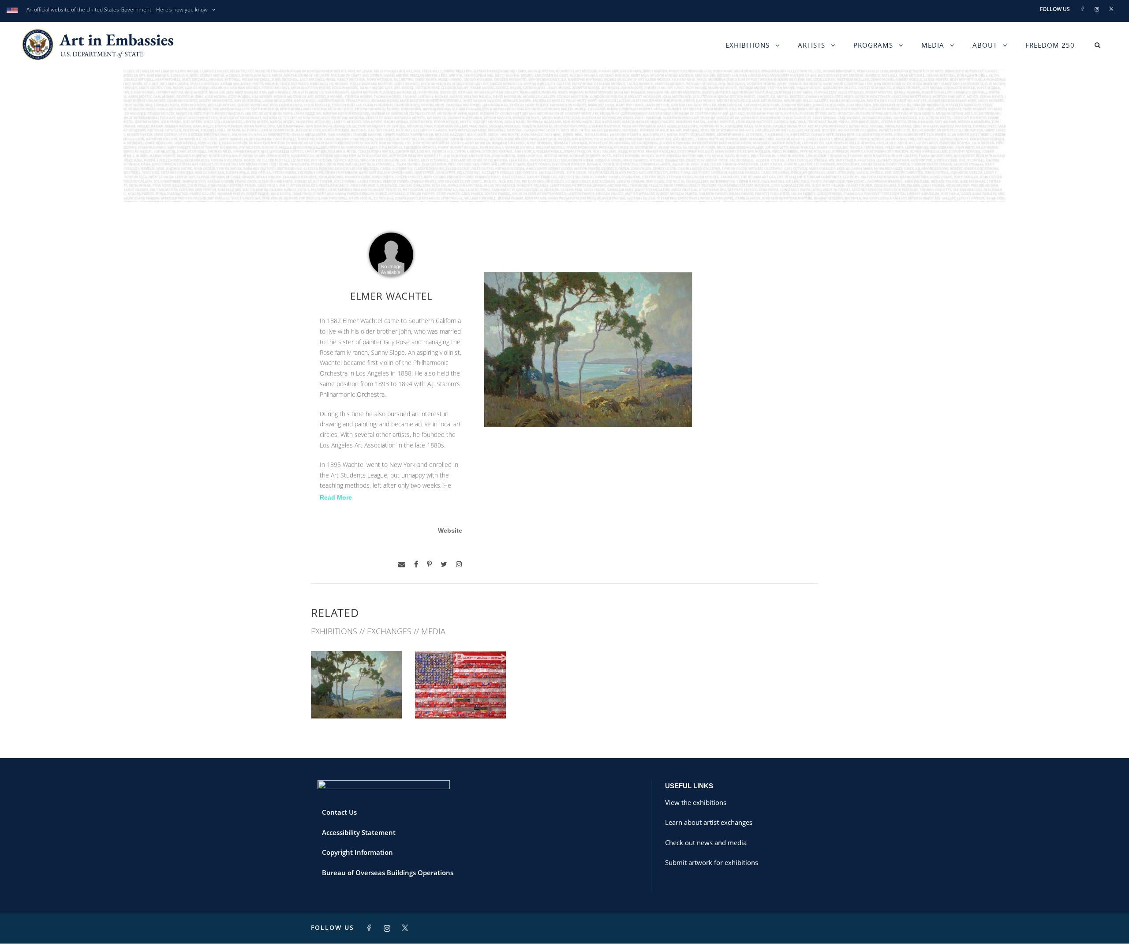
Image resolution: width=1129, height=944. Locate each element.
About (984, 45)
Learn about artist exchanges (708, 822)
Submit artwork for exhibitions (711, 862)
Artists (811, 45)
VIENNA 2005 (460, 699)
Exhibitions (747, 45)
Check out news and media (706, 842)
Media (932, 45)
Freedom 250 (1050, 45)
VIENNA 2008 (356, 699)
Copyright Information (357, 852)
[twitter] (444, 564)
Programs (873, 45)
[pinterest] (429, 564)
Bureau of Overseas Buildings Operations (387, 872)
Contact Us (339, 812)
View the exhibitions (695, 802)
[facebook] (416, 564)
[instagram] (459, 564)
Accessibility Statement (359, 832)
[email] (401, 564)
